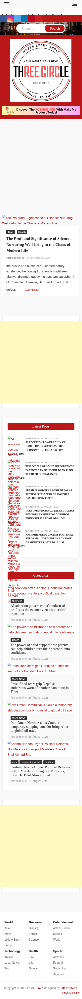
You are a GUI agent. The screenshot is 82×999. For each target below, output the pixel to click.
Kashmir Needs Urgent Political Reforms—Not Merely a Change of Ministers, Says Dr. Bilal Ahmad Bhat (40, 771)
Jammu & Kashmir (31, 762)
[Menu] (6, 4)
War (6, 968)
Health (22, 232)
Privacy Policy (71, 993)
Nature (33, 968)
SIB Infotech (69, 988)
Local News (11, 962)
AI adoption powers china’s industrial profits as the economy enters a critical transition (38, 610)
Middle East (11, 939)
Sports (57, 951)
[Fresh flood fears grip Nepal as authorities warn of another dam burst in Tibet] (41, 668)
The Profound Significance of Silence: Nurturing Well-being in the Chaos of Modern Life (38, 244)
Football (58, 962)
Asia (14, 762)
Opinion (49, 762)
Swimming (59, 968)
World (8, 922)
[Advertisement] (41, 162)
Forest (33, 934)
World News (18, 678)
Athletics (58, 957)
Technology (12, 951)
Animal (8, 957)
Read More (30, 289)
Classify (34, 928)
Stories (57, 934)
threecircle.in (15, 258)
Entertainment (63, 922)
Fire (31, 957)
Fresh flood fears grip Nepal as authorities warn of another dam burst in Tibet (48, 494)
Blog (10, 232)
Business (35, 922)
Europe (9, 945)
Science (34, 939)
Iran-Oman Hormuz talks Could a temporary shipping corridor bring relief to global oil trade (39, 727)
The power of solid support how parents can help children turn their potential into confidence (40, 649)
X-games (58, 974)
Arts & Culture (62, 928)
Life (31, 962)
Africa (8, 934)
